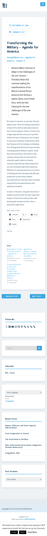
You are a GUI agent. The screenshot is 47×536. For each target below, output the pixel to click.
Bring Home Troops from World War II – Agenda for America (14, 252)
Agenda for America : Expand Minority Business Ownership (30, 252)
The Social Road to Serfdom (16, 439)
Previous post (12, 296)
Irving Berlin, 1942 (12, 453)
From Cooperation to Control (17, 433)
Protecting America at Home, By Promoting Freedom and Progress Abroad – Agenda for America (14, 271)
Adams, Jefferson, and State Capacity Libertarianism (20, 426)
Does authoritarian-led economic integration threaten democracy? (23, 446)
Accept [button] (14, 532)
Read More (32, 532)
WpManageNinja (29, 519)
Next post (36, 296)
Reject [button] (22, 532)
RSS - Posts (10, 373)
